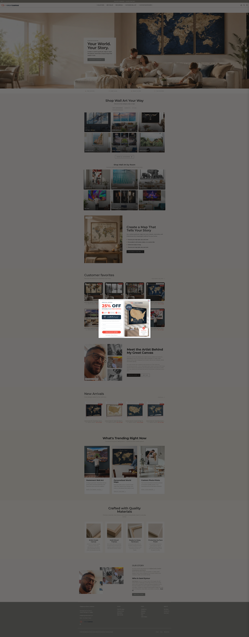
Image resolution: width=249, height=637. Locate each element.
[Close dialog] (149, 301)
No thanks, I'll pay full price (111, 335)
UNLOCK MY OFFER (112, 332)
